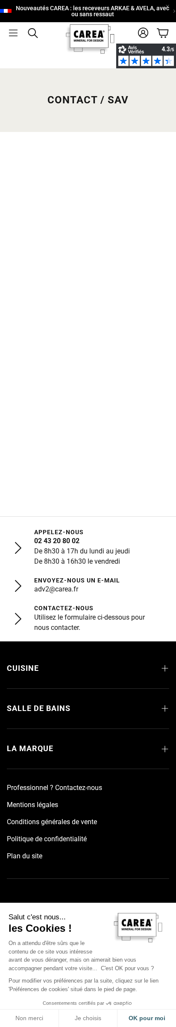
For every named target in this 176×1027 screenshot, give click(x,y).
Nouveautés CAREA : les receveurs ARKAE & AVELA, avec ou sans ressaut (92, 11)
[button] (13, 32)
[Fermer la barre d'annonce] (167, 6)
